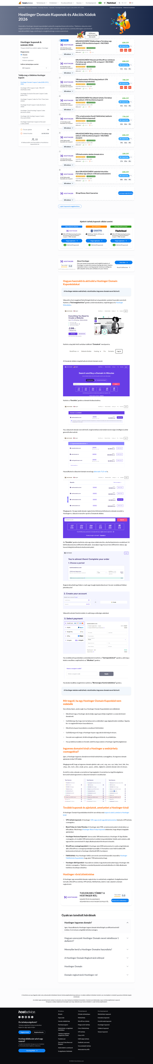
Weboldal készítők (84, 1049)
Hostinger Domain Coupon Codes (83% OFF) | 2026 (35, 83)
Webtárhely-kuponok (104, 1014)
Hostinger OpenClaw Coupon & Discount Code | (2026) (33, 122)
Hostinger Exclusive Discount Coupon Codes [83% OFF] (34, 94)
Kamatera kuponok (103, 1017)
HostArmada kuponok (104, 1021)
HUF (124, 3)
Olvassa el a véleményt (119, 900)
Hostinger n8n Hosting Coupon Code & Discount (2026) (32, 117)
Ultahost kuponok (103, 1028)
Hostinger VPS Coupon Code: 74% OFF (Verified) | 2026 (33, 88)
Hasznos (79, 3)
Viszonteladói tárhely (84, 1046)
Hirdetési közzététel (129, 7)
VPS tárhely (81, 1032)
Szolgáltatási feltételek (65, 1051)
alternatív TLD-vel (100, 471)
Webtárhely (81, 1017)
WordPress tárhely (83, 1021)
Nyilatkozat (61, 1039)
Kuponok (25, 57)
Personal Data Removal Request (65, 1043)
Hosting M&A (30, 1050)
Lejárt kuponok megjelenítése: (70, 206)
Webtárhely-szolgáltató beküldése (65, 1029)
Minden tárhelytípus (84, 1014)
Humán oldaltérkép (64, 1021)
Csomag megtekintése (125, 193)
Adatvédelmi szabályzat (65, 1047)
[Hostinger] (66, 261)
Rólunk (60, 1014)
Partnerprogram (63, 1025)
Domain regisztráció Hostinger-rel (80, 975)
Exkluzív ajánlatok (28, 60)
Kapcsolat (61, 1017)
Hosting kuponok (93, 3)
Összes (24, 55)
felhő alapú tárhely (83, 1039)
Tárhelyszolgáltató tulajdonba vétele (64, 1034)
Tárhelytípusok (40, 3)
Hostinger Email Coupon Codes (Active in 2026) (33, 105)
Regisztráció (25, 1032)
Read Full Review (122, 267)
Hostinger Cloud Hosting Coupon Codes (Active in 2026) (33, 111)
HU (132, 3)
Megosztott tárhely (84, 1025)
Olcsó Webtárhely (83, 1028)
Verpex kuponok (103, 1032)
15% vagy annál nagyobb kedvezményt (103, 820)
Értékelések (53, 3)
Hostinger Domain (73, 966)
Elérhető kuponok (71, 245)
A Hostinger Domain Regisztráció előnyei (84, 958)
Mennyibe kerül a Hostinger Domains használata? (88, 949)
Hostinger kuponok (104, 1025)
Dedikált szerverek (84, 1042)
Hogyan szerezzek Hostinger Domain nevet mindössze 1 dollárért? (91, 939)
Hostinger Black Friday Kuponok (94, 829)
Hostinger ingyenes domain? (78, 922)
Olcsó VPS (81, 1035)
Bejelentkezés (39, 1032)
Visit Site (122, 262)
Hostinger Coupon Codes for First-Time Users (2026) (35, 100)
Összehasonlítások (66, 3)
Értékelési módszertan (116, 7)
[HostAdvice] (25, 3)
